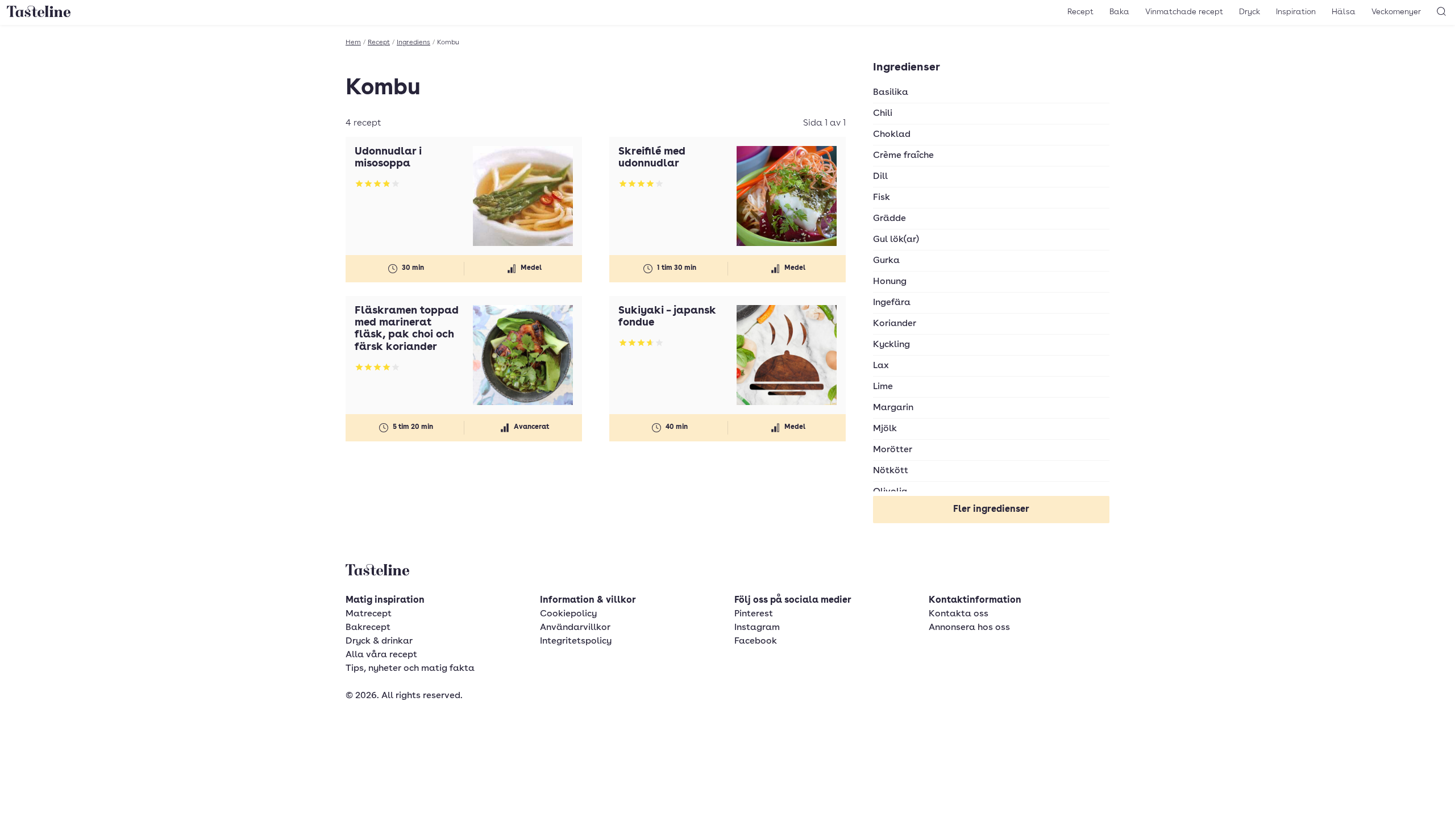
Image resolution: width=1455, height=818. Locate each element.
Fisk (881, 197)
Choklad (892, 134)
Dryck (1249, 12)
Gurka (886, 260)
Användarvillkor (575, 627)
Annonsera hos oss (969, 627)
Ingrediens (413, 42)
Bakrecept (368, 627)
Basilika (890, 92)
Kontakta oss (958, 614)
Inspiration (1296, 12)
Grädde (889, 218)
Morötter (892, 449)
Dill (880, 176)
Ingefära (892, 302)
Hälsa (1344, 12)
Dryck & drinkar (379, 641)
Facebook (755, 641)
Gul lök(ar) (896, 239)
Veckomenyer (1396, 12)
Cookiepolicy (568, 614)
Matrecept (369, 614)
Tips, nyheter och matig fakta (410, 668)
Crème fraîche (903, 155)
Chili (882, 113)
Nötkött (890, 470)
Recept (1080, 12)
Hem (353, 42)
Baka (1119, 12)
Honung (890, 281)
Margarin (893, 407)
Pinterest (753, 614)
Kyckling (891, 344)
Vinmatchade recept (1184, 12)
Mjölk (885, 428)
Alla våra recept (381, 655)
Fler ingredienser (991, 509)
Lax (881, 365)
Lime (883, 386)
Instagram (757, 627)
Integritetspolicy (576, 641)
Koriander (894, 323)
